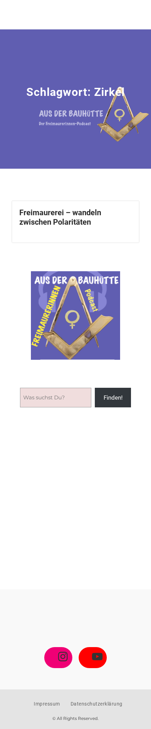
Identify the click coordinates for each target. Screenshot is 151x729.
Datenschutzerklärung (97, 704)
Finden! (113, 397)
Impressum (47, 704)
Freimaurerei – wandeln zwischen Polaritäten (60, 217)
